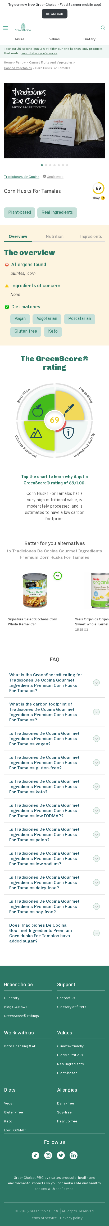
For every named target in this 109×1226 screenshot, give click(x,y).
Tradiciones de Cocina (21, 177)
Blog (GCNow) (15, 1007)
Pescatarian (79, 319)
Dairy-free (65, 1103)
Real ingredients (57, 212)
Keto (53, 331)
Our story (11, 998)
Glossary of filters (71, 1007)
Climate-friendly (70, 1046)
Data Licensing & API (20, 1046)
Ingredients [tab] (91, 237)
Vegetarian (47, 319)
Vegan (20, 319)
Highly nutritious (70, 1055)
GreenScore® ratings (21, 1016)
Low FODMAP (15, 1130)
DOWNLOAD (54, 14)
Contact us (66, 998)
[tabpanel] (54, 292)
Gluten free (26, 331)
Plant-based (19, 212)
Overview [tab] (18, 237)
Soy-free (64, 1112)
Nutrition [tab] (54, 237)
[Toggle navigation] (7, 27)
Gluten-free (13, 1112)
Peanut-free (67, 1121)
